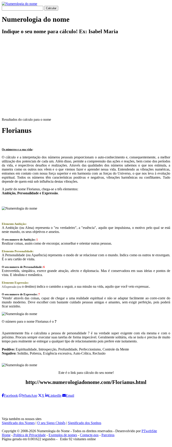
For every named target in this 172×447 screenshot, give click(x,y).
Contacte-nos (89, 435)
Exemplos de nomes (63, 435)
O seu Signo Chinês (51, 423)
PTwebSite (149, 431)
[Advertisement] (86, 79)
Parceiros (107, 435)
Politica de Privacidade (29, 435)
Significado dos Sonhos (84, 423)
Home (6, 435)
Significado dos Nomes (18, 423)
